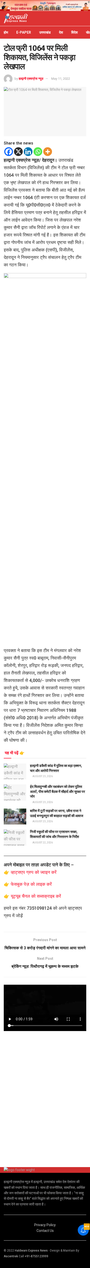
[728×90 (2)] (45, 5)
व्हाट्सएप (18, 872)
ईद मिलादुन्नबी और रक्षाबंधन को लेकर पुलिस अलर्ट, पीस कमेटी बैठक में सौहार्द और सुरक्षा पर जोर (57, 791)
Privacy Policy (45, 1225)
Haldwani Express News (31, 1250)
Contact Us (45, 1231)
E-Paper (23, 32)
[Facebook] (8, 151)
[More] (47, 151)
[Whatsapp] (38, 151)
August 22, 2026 (42, 842)
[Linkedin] (28, 151)
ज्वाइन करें (48, 872)
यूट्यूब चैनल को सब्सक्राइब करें (36, 896)
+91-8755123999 (36, 1256)
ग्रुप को (33, 872)
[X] (18, 151)
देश (61, 32)
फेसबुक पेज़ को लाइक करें (31, 884)
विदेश (74, 32)
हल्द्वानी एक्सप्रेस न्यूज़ (31, 78)
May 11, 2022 (60, 78)
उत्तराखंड (45, 32)
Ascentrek (11, 1256)
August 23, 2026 (42, 776)
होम (6, 32)
